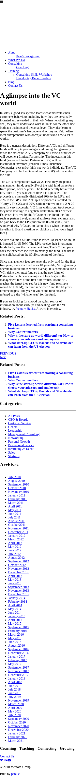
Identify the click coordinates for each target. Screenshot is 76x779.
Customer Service (19, 423)
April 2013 (15, 576)
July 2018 (14, 689)
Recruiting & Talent (20, 449)
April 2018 (15, 682)
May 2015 (14, 623)
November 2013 (18, 590)
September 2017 (18, 667)
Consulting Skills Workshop (34, 74)
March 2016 (16, 634)
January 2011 (16, 495)
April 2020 (15, 707)
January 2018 (16, 678)
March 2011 (16, 502)
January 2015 (16, 616)
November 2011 (18, 528)
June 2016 (14, 642)
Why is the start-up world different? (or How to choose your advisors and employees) (40, 337)
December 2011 (18, 532)
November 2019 (18, 700)
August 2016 (16, 645)
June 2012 (14, 550)
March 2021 (16, 740)
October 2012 (17, 565)
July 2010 (14, 477)
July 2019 (14, 696)
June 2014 (14, 612)
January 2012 (16, 535)
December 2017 (18, 674)
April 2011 (15, 506)
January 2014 (16, 598)
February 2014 (17, 601)
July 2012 (14, 554)
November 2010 (18, 491)
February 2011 (17, 499)
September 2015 (18, 627)
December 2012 (18, 572)
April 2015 (15, 620)
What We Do (16, 60)
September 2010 (18, 484)
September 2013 (18, 587)
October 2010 (17, 488)
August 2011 (16, 521)
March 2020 (16, 704)
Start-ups (13, 456)
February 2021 (17, 737)
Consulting (15, 63)
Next (3, 357)
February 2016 (17, 631)
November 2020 (18, 726)
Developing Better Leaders (33, 78)
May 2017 (14, 664)
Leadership (15, 430)
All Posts (14, 416)
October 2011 (17, 524)
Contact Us (15, 85)
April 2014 (15, 605)
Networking (16, 438)
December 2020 (18, 729)
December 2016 (18, 653)
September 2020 (18, 718)
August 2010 (16, 480)
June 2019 (14, 693)
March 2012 (16, 539)
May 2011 (14, 510)
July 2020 (14, 715)
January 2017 (16, 656)
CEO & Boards (18, 419)
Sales (11, 452)
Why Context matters (23, 332)
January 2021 (16, 733)
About (12, 52)
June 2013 (14, 583)
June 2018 (14, 685)
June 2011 (14, 513)
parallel (15, 774)
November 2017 (18, 671)
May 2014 (14, 609)
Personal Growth (19, 441)
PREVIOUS (8, 353)
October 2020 (17, 722)
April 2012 (15, 543)
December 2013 (18, 594)
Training (13, 71)
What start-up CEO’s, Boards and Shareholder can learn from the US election (40, 344)
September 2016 (18, 649)
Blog (11, 82)
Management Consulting (24, 434)
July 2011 (14, 517)
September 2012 (18, 561)
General (13, 427)
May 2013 (14, 579)
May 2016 (14, 638)
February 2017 (17, 660)
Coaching (22, 67)
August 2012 (16, 557)
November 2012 (18, 568)
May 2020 (14, 711)
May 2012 (14, 546)
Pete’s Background (28, 56)
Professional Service (21, 445)
